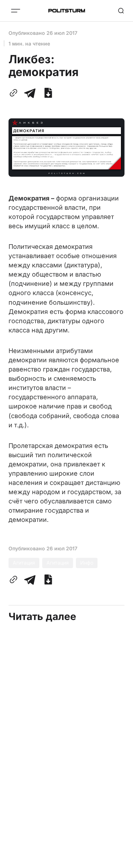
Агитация (24, 563)
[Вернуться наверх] (119, 847)
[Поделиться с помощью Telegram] (29, 92)
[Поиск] (120, 10)
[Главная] (66, 10)
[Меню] (16, 11)
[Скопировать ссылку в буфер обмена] (15, 92)
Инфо (86, 563)
